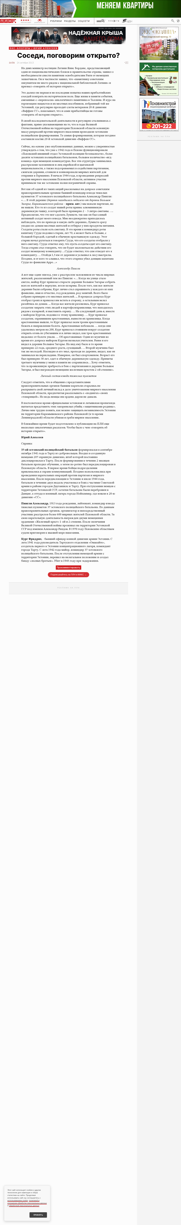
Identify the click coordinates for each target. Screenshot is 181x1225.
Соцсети (84, 21)
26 (127, 63)
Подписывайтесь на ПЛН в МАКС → (68, 574)
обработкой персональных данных (24, 1205)
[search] (172, 20)
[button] (178, 20)
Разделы (70, 21)
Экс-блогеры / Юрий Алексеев (33, 48)
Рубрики (56, 21)
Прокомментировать (68, 567)
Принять (38, 1215)
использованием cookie (17, 1200)
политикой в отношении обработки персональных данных (27, 1201)
